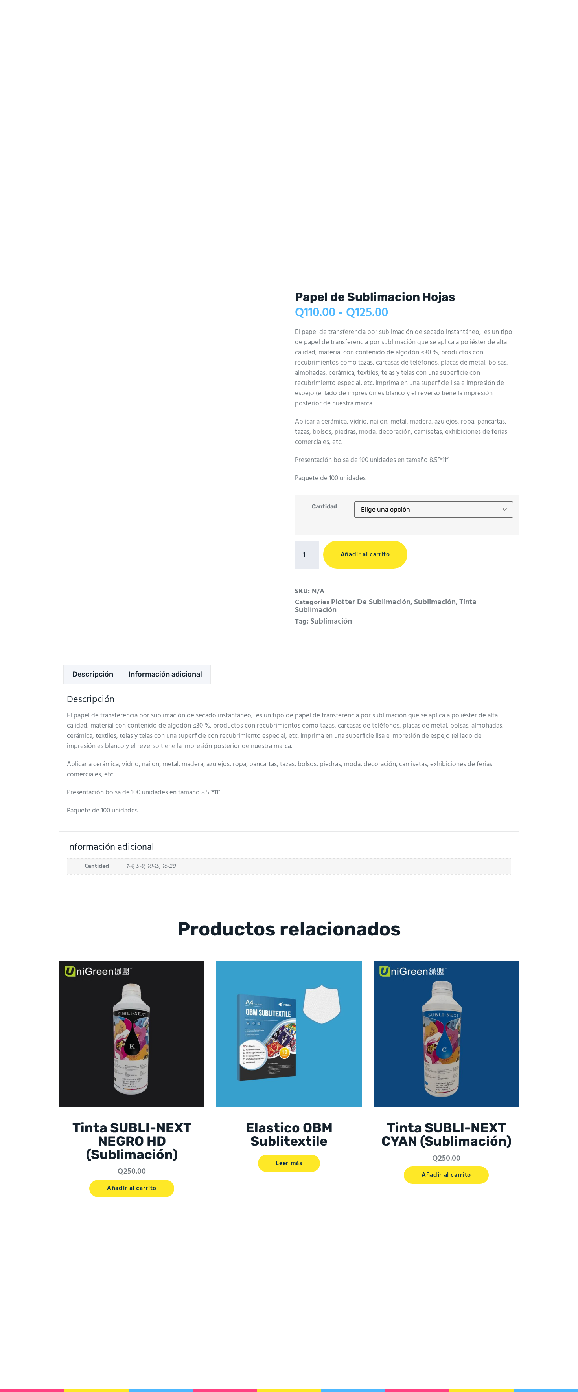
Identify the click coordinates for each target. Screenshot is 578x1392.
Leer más (289, 1163)
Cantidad (324, 507)
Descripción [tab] (92, 674)
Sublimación (435, 602)
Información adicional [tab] (165, 674)
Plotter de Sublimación (370, 602)
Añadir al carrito (365, 555)
